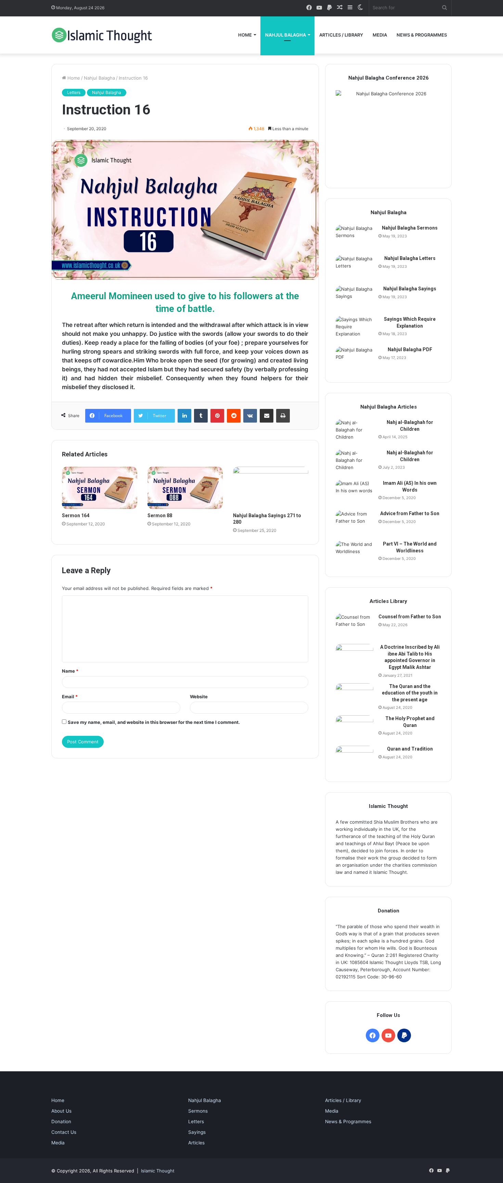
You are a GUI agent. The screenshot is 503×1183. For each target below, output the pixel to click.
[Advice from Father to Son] (354, 523)
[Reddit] (234, 416)
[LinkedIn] (184, 416)
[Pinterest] (217, 416)
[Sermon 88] (185, 488)
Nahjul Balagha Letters (410, 258)
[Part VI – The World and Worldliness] (354, 553)
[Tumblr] (201, 416)
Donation (61, 1121)
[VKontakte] (250, 416)
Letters (73, 92)
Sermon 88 (159, 515)
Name (70, 671)
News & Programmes (422, 35)
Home (245, 35)
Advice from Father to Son (409, 513)
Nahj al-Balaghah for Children (410, 425)
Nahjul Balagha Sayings (409, 288)
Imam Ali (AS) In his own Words (410, 486)
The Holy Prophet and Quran (410, 722)
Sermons (198, 1111)
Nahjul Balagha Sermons (410, 228)
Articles (196, 1142)
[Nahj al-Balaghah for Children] (354, 432)
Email (70, 696)
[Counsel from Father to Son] (354, 626)
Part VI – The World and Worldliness (410, 547)
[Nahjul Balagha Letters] (354, 268)
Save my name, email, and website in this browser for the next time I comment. (154, 722)
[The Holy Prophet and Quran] (354, 728)
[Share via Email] (266, 416)
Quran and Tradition (410, 749)
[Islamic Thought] (102, 35)
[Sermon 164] (99, 488)
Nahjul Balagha (285, 35)
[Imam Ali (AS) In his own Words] (354, 493)
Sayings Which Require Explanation (410, 322)
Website (199, 696)
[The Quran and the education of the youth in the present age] (354, 696)
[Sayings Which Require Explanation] (354, 329)
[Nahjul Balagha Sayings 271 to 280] (270, 488)
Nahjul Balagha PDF (410, 349)
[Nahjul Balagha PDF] (354, 359)
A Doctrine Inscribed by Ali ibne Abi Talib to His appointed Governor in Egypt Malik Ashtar (410, 657)
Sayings (197, 1132)
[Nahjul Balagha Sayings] (354, 298)
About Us (61, 1111)
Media (380, 35)
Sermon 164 (75, 515)
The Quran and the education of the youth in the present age (410, 693)
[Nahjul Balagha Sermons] (354, 237)
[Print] (283, 416)
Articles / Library (341, 35)
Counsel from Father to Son (409, 616)
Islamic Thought (158, 1170)
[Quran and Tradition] (354, 758)
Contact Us (63, 1132)
